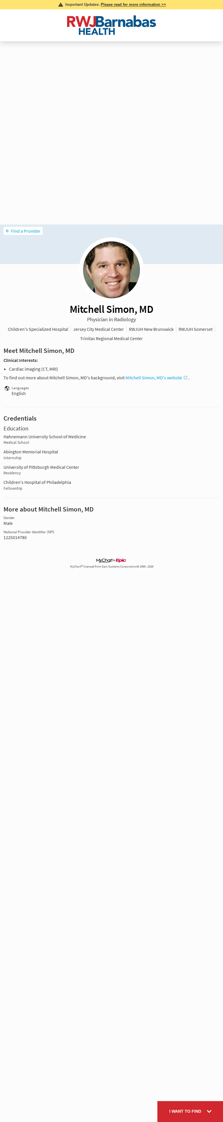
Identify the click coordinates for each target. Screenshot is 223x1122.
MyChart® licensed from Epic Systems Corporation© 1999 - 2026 (111, 566)
